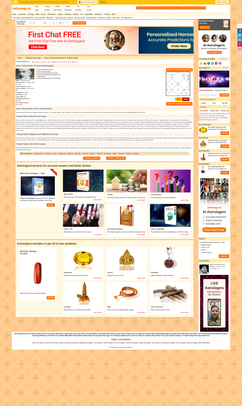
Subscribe (225, 68)
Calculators (98, 14)
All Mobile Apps (223, 59)
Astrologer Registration (202, 335)
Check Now (97, 200)
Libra (37, 10)
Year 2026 (225, 103)
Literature (85, 153)
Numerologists (109, 343)
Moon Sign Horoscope (114, 333)
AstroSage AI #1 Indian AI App (144, 333)
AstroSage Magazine (208, 99)
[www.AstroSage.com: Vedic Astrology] (15, 1)
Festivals (107, 14)
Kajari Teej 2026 (212, 120)
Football (128, 153)
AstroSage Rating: (22, 103)
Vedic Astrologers (145, 343)
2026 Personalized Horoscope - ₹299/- (213, 242)
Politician (47, 153)
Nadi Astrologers (192, 343)
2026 (37, 14)
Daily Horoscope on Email (222, 90)
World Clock (42, 333)
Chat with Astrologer (88, 2)
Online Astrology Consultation (69, 343)
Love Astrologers (119, 343)
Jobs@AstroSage (187, 335)
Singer (115, 153)
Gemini (57, 6)
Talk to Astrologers (38, 343)
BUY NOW (51, 205)
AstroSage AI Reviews (39, 335)
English (203, 103)
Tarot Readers (98, 343)
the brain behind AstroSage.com (218, 266)
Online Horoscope (79, 17)
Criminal (99, 153)
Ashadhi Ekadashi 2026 (223, 114)
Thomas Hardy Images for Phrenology (48, 78)
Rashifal (21, 2)
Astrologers (51, 333)
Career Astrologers (132, 343)
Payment (148, 335)
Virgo (89, 6)
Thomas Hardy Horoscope (45, 69)
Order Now (224, 256)
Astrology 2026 (97, 335)
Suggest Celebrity (92, 158)
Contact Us (134, 335)
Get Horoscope (79, 23)
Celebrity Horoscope (33, 58)
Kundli (26, 2)
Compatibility (88, 14)
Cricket (54, 153)
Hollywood (62, 153)
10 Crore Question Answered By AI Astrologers (212, 333)
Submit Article (125, 335)
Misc (113, 14)
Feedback (117, 335)
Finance (203, 250)
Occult (43, 14)
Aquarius (78, 10)
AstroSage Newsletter (206, 90)
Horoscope (22, 14)
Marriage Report (206, 245)
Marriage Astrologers (86, 343)
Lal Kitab (108, 17)
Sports (93, 153)
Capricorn (68, 10)
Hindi (214, 103)
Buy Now (206, 27)
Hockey (135, 153)
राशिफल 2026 (49, 17)
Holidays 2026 (214, 110)
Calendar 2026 (64, 2)
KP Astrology (126, 333)
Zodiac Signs (68, 333)
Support (178, 335)
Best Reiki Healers (204, 343)
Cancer (68, 6)
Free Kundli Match (92, 333)
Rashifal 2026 (33, 2)
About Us (141, 335)
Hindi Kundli (101, 17)
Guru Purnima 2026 (204, 116)
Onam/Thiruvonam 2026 (216, 118)
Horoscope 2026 (42, 2)
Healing (60, 14)
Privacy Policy (156, 335)
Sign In (219, 2)
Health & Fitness (206, 252)
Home (14, 14)
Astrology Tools (108, 335)
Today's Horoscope (60, 17)
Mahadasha (59, 333)
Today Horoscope (53, 2)
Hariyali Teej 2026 (216, 116)
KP (82, 14)
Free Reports (52, 14)
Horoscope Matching (27, 17)
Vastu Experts (156, 343)
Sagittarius (57, 10)
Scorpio (47, 10)
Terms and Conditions (168, 335)
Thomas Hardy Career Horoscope (47, 73)
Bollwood (70, 153)
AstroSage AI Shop (126, 17)
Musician (78, 153)
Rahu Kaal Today (91, 17)
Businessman (38, 153)
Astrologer (107, 153)
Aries (37, 6)
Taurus (47, 6)
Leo (78, 6)
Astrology (31, 14)
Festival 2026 (203, 110)
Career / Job (205, 247)
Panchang (68, 14)
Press (132, 333)
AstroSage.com (129, 347)
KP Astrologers (181, 343)
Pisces (88, 10)
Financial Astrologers (168, 343)
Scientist (121, 153)
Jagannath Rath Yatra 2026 (207, 114)
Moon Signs (116, 17)
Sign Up (225, 2)
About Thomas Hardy (43, 71)
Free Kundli (16, 17)
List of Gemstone (32, 333)
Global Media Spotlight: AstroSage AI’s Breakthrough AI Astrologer (176, 333)
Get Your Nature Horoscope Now (179, 70)
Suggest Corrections (116, 158)
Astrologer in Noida (79, 333)
